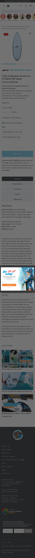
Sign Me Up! (9, 285)
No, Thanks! (9, 287)
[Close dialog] (33, 268)
